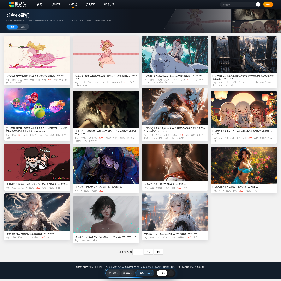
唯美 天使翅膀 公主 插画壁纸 (29, 233)
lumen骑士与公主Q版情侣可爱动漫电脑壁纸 (36, 183)
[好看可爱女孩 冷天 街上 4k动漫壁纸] (175, 212)
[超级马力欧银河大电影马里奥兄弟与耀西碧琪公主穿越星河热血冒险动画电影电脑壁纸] (37, 106)
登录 (268, 4)
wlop (185, 187)
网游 (14, 79)
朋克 (173, 137)
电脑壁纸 (55, 4)
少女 (155, 137)
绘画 (270, 137)
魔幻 (214, 85)
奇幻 (232, 85)
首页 (39, 4)
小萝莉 (165, 237)
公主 (50, 79)
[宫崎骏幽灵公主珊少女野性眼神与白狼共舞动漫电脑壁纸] (106, 109)
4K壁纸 (73, 4)
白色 (161, 137)
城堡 (220, 85)
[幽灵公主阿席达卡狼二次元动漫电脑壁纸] (175, 54)
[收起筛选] (171, 273)
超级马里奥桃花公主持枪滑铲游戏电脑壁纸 (35, 75)
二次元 (96, 82)
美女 (95, 240)
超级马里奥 (41, 79)
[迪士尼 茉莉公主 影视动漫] (244, 165)
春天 (12, 82)
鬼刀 (168, 187)
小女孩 (182, 79)
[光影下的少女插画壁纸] (175, 162)
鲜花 (61, 79)
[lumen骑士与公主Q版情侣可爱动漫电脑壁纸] (37, 162)
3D (220, 190)
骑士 (58, 187)
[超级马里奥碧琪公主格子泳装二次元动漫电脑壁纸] (106, 54)
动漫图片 (167, 79)
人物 (55, 79)
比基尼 (78, 85)
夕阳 (270, 82)
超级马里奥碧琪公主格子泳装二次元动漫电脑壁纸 (107, 75)
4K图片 (19, 82)
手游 (20, 79)
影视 (14, 134)
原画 (26, 79)
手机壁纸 (90, 4)
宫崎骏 (108, 137)
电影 (58, 134)
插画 (152, 79)
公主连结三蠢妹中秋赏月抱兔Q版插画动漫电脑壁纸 (245, 131)
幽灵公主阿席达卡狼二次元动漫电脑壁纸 (172, 75)
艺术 (214, 140)
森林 (175, 79)
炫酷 (152, 134)
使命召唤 (169, 82)
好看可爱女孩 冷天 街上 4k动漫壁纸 (170, 233)
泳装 (132, 82)
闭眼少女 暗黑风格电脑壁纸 (97, 186)
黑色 (193, 134)
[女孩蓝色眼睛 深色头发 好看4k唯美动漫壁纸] (106, 214)
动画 (46, 134)
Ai (48, 237)
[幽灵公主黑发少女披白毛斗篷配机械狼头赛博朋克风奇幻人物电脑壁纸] (175, 106)
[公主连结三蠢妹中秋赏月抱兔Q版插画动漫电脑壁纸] (244, 109)
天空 (226, 85)
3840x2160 (155, 237)
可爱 (14, 187)
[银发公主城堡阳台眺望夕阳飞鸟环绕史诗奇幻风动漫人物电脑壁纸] (244, 54)
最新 (12, 26)
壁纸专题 (109, 4)
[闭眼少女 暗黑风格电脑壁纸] (106, 165)
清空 (163, 273)
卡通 (32, 79)
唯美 (14, 237)
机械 (175, 134)
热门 (23, 26)
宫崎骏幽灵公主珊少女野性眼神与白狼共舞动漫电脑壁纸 (110, 131)
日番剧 (160, 82)
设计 (244, 137)
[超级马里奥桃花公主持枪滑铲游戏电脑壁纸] (37, 54)
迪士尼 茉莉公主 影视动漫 (234, 186)
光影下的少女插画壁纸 (164, 183)
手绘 (173, 187)
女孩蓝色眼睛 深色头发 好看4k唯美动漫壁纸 (105, 236)
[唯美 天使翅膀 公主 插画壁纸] (37, 212)
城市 (244, 82)
